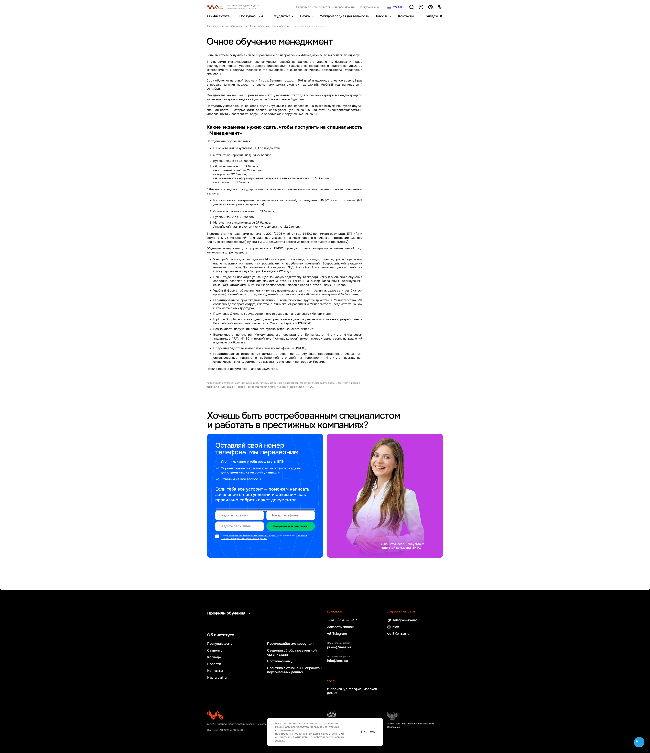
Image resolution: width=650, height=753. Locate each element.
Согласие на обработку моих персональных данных (252, 535)
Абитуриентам (238, 26)
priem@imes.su (339, 647)
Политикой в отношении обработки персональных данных (264, 537)
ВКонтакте (400, 634)
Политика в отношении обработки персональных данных (294, 670)
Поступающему (369, 7)
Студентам (281, 16)
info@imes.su (337, 661)
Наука (305, 16)
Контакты (406, 16)
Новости (381, 16)
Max (395, 627)
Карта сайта (217, 678)
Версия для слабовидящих (430, 7)
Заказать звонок (340, 627)
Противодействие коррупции (291, 644)
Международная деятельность (344, 16)
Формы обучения (259, 26)
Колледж (431, 16)
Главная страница (217, 26)
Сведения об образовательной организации (325, 7)
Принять (368, 732)
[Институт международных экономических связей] (238, 7)
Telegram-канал (404, 620)
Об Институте (218, 16)
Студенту (214, 650)
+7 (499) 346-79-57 (342, 620)
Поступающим (251, 16)
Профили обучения (226, 613)
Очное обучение (281, 26)
